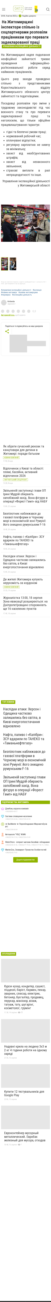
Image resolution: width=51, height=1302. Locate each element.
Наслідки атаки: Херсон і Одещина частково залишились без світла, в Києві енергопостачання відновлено (24, 561)
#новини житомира (9, 292)
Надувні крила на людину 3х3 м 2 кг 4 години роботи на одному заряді (25, 1050)
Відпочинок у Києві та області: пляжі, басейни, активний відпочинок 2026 (23, 472)
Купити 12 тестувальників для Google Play (24, 1093)
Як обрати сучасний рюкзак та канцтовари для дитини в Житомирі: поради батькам (23, 449)
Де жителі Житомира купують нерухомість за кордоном (23, 581)
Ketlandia (11, 301)
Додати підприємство (25, 859)
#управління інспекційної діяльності (16, 290)
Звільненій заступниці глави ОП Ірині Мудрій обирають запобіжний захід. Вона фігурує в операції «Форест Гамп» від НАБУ (25, 496)
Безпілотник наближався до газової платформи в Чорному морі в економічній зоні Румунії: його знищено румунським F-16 (24, 519)
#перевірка (5, 295)
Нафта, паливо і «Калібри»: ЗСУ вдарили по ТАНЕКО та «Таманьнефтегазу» (23, 540)
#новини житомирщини (28, 292)
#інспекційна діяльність (22, 295)
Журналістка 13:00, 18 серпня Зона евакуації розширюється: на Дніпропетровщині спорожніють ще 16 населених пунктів (25, 603)
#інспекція (37, 290)
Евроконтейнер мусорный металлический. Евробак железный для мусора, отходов (24, 1136)
